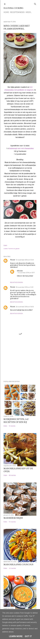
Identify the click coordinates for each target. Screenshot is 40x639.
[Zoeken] (35, 3)
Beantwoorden (16, 282)
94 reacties (12, 522)
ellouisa (20, 271)
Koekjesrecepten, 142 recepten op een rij (16, 420)
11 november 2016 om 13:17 (26, 272)
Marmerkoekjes (13, 517)
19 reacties (12, 426)
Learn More (16, 636)
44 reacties (12, 568)
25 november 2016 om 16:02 (25, 306)
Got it (28, 636)
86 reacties (12, 475)
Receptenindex (17, 12)
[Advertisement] (15, 363)
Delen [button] (5, 245)
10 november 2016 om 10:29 (25, 260)
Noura (12, 260)
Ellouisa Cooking (13, 8)
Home (6, 12)
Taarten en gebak (13, 248)
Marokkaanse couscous (18, 564)
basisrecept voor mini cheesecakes (21, 148)
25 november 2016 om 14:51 (24, 287)
